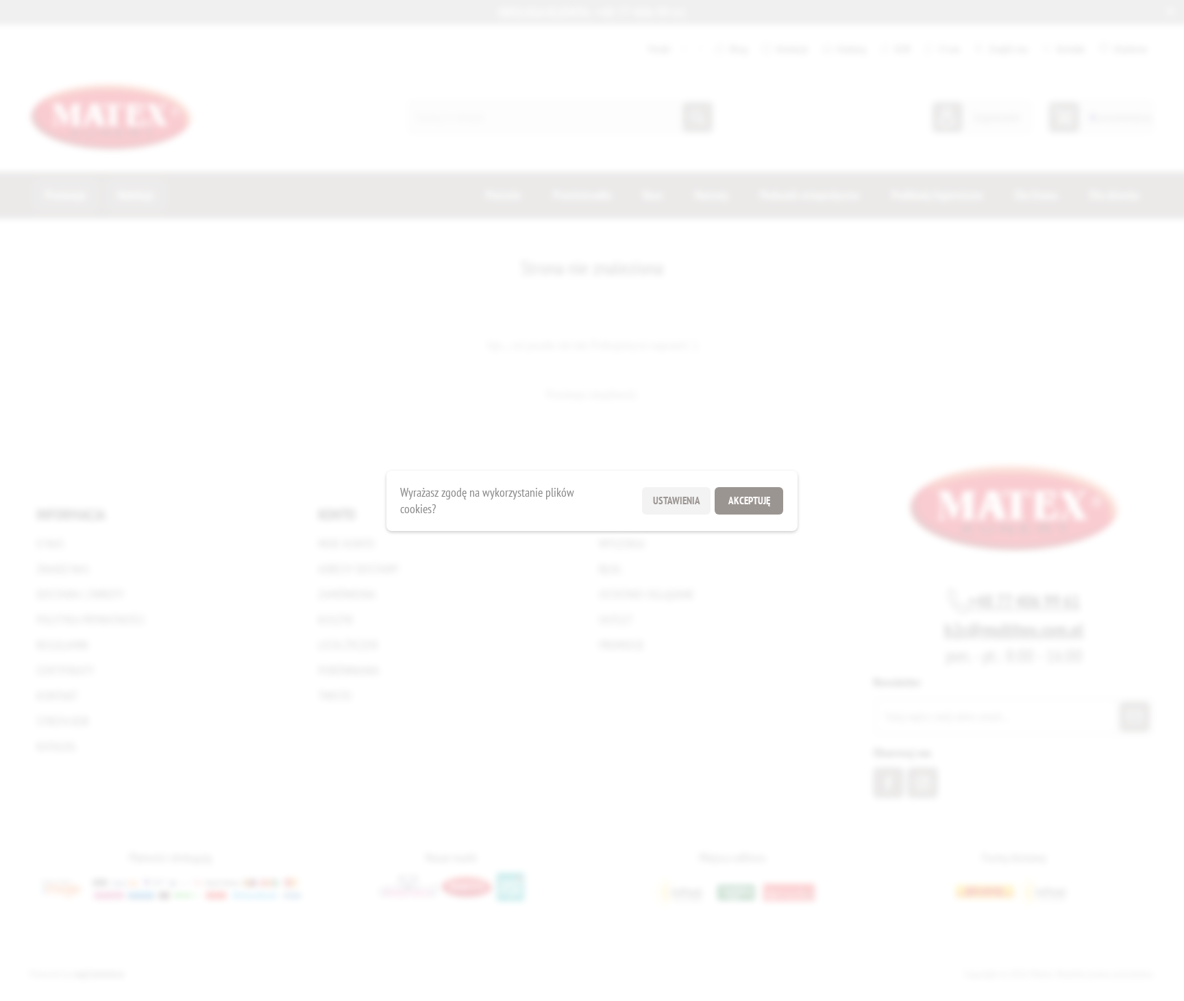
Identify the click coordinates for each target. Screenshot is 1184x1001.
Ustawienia (676, 500)
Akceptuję (749, 500)
